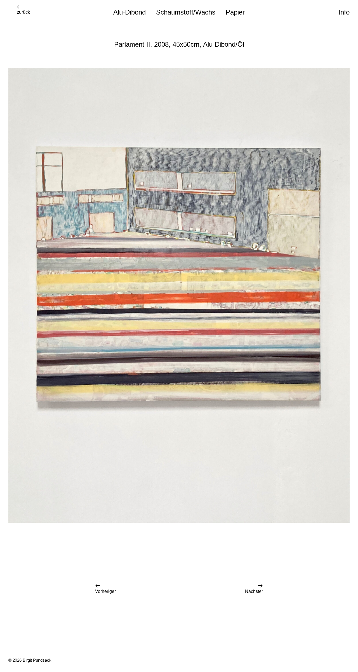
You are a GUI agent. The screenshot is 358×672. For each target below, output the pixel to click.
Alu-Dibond (129, 12)
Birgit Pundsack (37, 660)
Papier (235, 12)
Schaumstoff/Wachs (185, 12)
